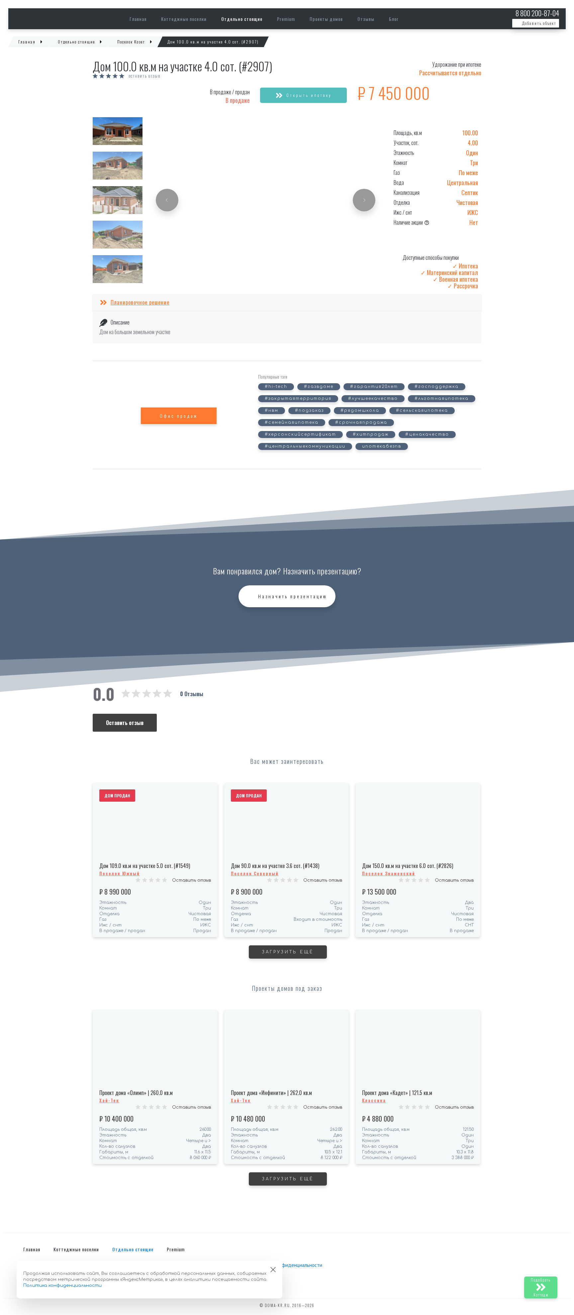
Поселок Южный (119, 873)
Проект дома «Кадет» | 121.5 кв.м (397, 1093)
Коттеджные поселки (184, 18)
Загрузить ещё (288, 952)
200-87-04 (537, 13)
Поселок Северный (255, 873)
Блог (393, 18)
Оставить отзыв (144, 76)
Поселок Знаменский (388, 873)
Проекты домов (326, 18)
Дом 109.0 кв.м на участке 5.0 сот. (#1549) (144, 866)
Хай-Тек (109, 1100)
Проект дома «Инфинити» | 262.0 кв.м (271, 1093)
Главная (138, 18)
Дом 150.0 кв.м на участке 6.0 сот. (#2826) (407, 866)
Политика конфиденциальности (287, 1265)
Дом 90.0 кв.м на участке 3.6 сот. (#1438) (275, 866)
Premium (286, 18)
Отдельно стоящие (241, 18)
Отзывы (365, 18)
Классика (374, 1100)
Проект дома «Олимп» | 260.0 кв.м (136, 1093)
